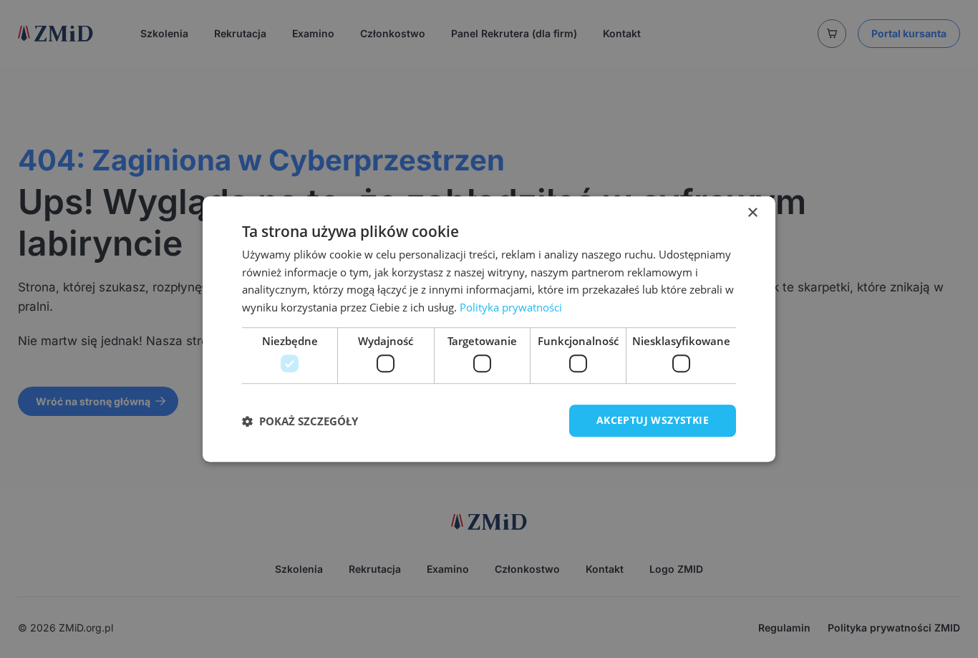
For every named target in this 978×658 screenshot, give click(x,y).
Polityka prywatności (511, 307)
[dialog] (489, 329)
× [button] (752, 213)
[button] (300, 421)
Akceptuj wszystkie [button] (652, 420)
